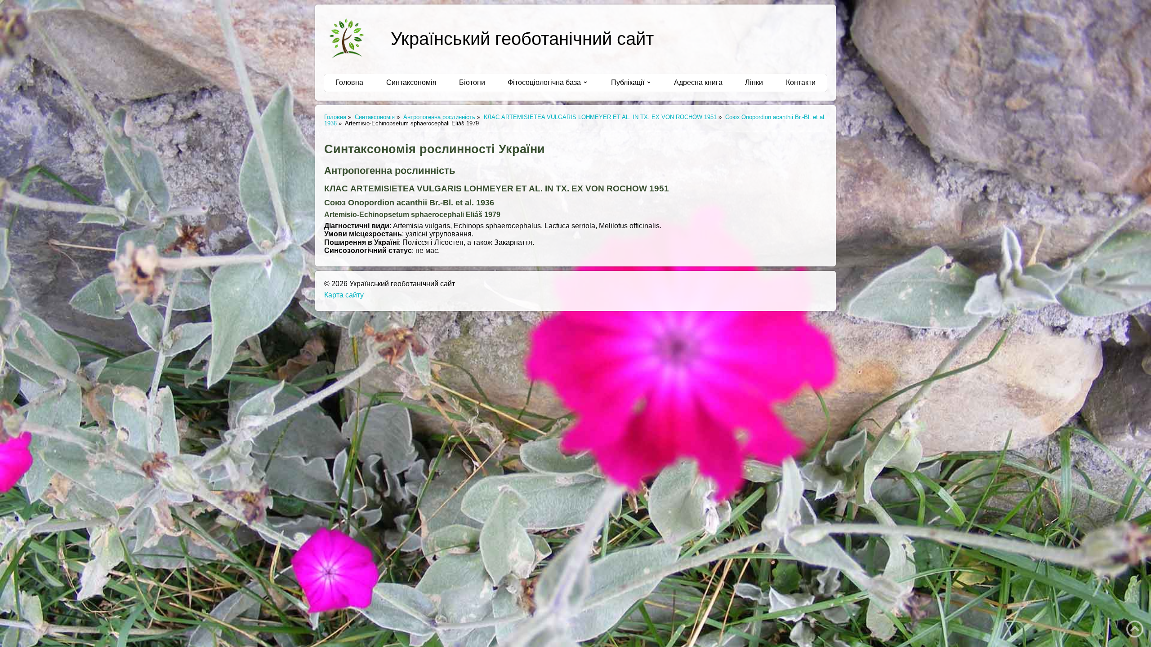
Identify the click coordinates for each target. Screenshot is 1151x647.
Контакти (801, 82)
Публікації (627, 82)
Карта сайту (344, 295)
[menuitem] (349, 82)
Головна (349, 82)
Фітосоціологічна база (544, 82)
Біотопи (472, 82)
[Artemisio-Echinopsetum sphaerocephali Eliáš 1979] (346, 38)
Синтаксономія (411, 82)
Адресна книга (698, 82)
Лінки (754, 82)
